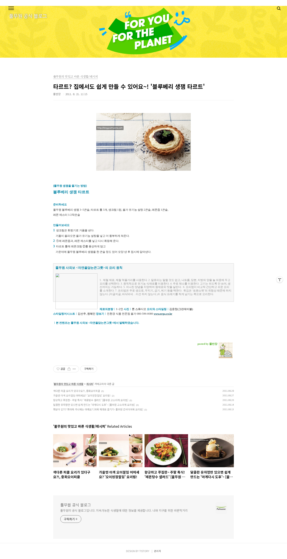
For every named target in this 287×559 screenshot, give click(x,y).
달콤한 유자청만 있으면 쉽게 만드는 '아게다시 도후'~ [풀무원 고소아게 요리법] (94, 404)
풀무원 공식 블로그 (75, 504)
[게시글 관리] (74, 369)
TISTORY (144, 551)
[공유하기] (69, 369)
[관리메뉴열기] (279, 279)
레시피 (89, 384)
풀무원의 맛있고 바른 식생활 (68, 384)
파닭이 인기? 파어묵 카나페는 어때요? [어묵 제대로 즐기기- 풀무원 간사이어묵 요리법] (98, 409)
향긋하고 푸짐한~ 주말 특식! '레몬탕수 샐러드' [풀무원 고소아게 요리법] (90, 400)
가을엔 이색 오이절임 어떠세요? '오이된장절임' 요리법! (82, 395)
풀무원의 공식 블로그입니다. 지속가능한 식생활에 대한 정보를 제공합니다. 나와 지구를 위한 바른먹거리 (123, 510)
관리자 (157, 551)
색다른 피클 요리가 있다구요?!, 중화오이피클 (76, 391)
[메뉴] (11, 8)
